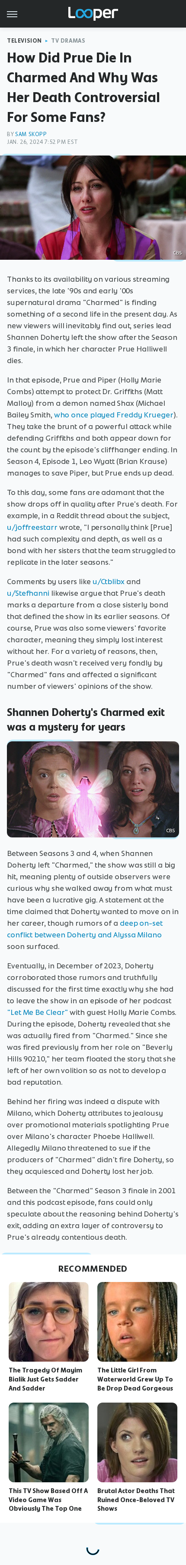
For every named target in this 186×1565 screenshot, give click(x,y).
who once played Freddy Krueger (113, 415)
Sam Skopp (31, 134)
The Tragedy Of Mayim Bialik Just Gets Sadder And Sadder (45, 1379)
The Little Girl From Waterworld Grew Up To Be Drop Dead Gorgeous (135, 1379)
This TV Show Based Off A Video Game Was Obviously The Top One (48, 1500)
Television (24, 41)
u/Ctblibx (109, 581)
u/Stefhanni (28, 593)
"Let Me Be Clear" (37, 1012)
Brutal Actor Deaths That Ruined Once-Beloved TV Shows (136, 1500)
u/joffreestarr (32, 527)
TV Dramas (68, 41)
